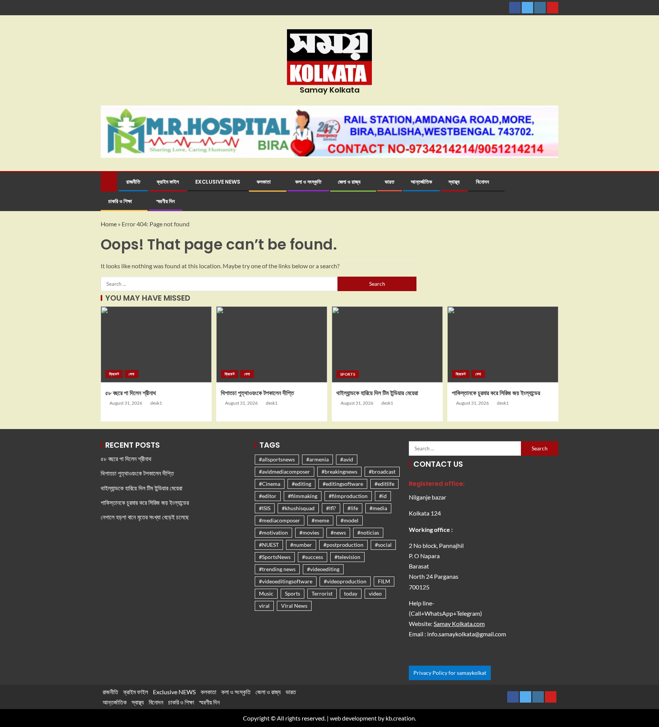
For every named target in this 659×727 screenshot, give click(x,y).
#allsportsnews (277, 459)
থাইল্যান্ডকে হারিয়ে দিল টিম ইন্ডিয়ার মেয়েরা (377, 393)
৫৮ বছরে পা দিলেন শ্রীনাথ (130, 393)
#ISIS (264, 508)
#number (301, 544)
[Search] (551, 191)
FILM (384, 581)
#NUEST (269, 544)
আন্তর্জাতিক (421, 182)
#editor (267, 496)
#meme (320, 520)
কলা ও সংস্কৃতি (308, 182)
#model (349, 520)
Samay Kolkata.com (459, 623)
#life (352, 508)
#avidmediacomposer (284, 471)
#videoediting (323, 569)
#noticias (368, 532)
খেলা (132, 374)
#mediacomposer (279, 520)
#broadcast (382, 471)
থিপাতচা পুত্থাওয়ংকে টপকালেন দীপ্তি (257, 393)
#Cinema (269, 483)
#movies (309, 532)
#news (338, 532)
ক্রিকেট (114, 374)
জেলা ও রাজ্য (349, 182)
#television (347, 557)
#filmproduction (348, 496)
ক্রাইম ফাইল (168, 182)
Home (109, 223)
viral (264, 605)
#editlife (384, 483)
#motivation (273, 532)
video (375, 593)
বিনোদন (482, 182)
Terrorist (322, 593)
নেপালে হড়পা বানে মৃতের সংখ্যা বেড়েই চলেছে (145, 517)
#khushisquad (298, 508)
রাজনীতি (133, 182)
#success (312, 557)
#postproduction (343, 544)
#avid (346, 459)
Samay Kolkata (330, 90)
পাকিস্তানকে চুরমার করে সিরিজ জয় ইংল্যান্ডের (496, 393)
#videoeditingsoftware (285, 581)
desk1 (156, 403)
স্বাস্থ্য (454, 182)
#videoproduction (345, 581)
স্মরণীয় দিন (165, 201)
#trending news (277, 569)
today (350, 593)
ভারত (389, 182)
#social (383, 544)
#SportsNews (275, 557)
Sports (347, 374)
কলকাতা (264, 182)
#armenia (317, 459)
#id (383, 496)
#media (378, 508)
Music (266, 593)
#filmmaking (302, 496)
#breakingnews (339, 471)
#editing (301, 483)
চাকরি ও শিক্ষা (120, 201)
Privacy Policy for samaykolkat (449, 672)
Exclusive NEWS (217, 182)
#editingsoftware (343, 483)
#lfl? (331, 508)
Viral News (294, 605)
